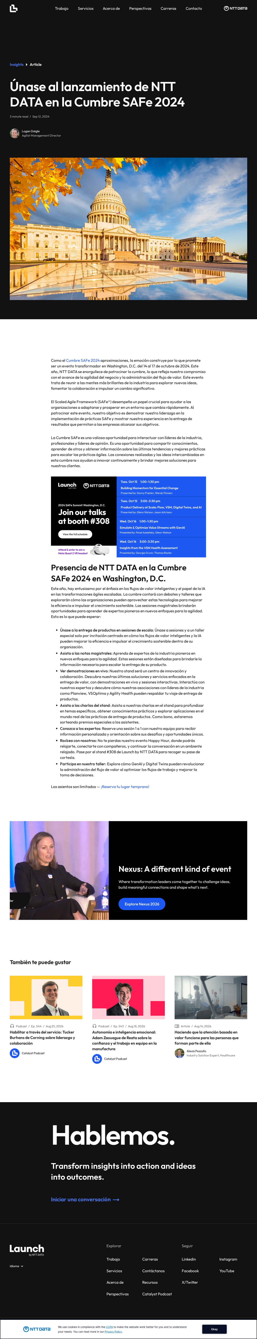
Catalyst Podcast (157, 1293)
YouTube (226, 1270)
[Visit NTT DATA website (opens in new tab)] (235, 8)
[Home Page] (13, 8)
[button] (17, 1266)
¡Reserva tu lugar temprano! (125, 786)
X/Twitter (190, 1282)
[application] (128, 1329)
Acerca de (115, 1282)
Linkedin (189, 1259)
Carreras (150, 1259)
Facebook (190, 1270)
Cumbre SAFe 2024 (83, 360)
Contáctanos (153, 1270)
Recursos (150, 1282)
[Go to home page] (27, 1250)
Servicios (114, 1270)
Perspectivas (117, 1293)
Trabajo (113, 1259)
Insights (17, 64)
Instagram (228, 1259)
